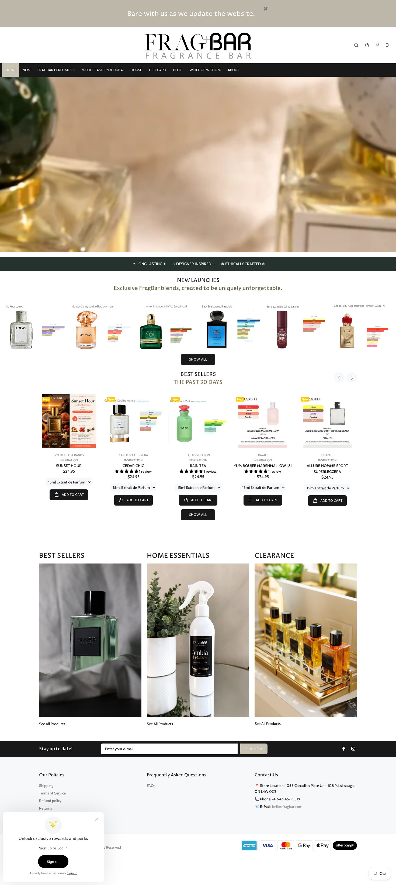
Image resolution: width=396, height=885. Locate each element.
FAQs (151, 785)
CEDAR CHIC (68, 465)
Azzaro (327, 455)
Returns (45, 808)
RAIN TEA (133, 465)
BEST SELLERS (198, 374)
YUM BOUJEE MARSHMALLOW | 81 (198, 465)
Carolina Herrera (68, 455)
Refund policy (50, 800)
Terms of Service (52, 793)
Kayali (198, 455)
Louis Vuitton (133, 455)
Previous (339, 377)
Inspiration (69, 460)
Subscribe (254, 749)
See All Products (52, 723)
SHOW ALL (198, 360)
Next (352, 377)
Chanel (263, 455)
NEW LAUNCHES (198, 280)
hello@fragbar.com (287, 806)
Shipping (46, 785)
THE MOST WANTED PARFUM (327, 465)
